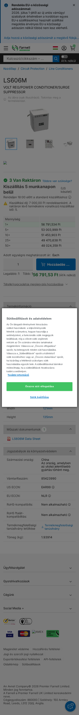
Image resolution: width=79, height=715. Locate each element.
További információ (18, 375)
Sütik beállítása (39, 397)
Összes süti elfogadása (39, 386)
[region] (39, 357)
